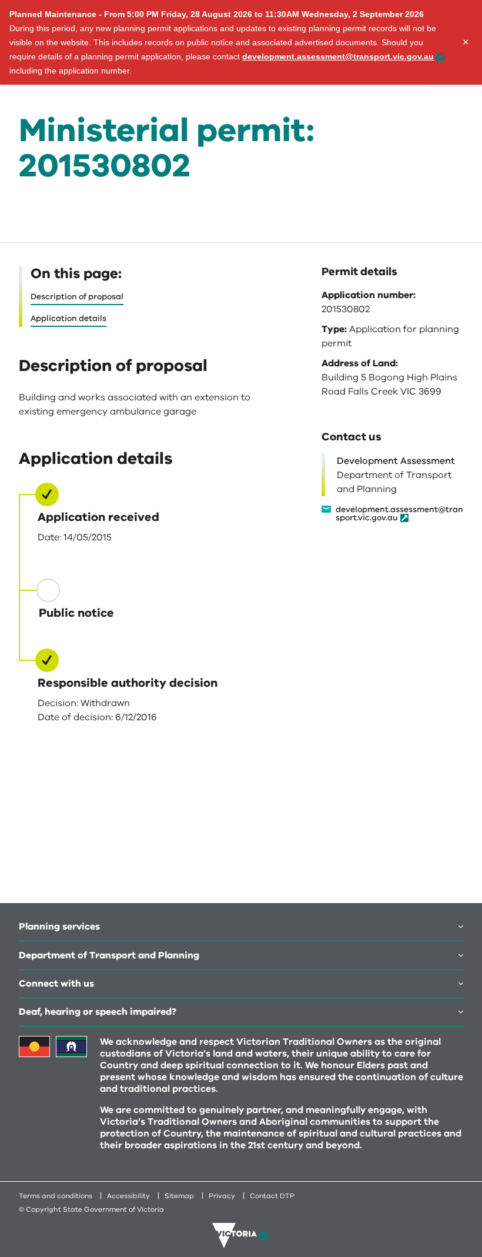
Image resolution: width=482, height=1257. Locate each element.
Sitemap (179, 1196)
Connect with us (56, 983)
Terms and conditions (55, 1196)
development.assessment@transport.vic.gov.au (399, 514)
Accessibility (128, 1196)
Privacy (222, 1196)
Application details (68, 318)
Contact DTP (272, 1196)
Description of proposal (77, 296)
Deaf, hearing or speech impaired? (97, 1012)
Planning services (59, 926)
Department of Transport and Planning (109, 955)
